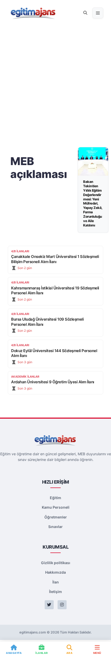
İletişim (55, 591)
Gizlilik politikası (55, 562)
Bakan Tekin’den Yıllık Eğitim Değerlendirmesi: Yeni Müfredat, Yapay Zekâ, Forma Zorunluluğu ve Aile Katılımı (92, 203)
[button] (85, 13)
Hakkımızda (55, 572)
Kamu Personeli (55, 507)
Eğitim (55, 497)
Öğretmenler (55, 517)
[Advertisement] (55, 83)
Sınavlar (55, 526)
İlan (55, 582)
